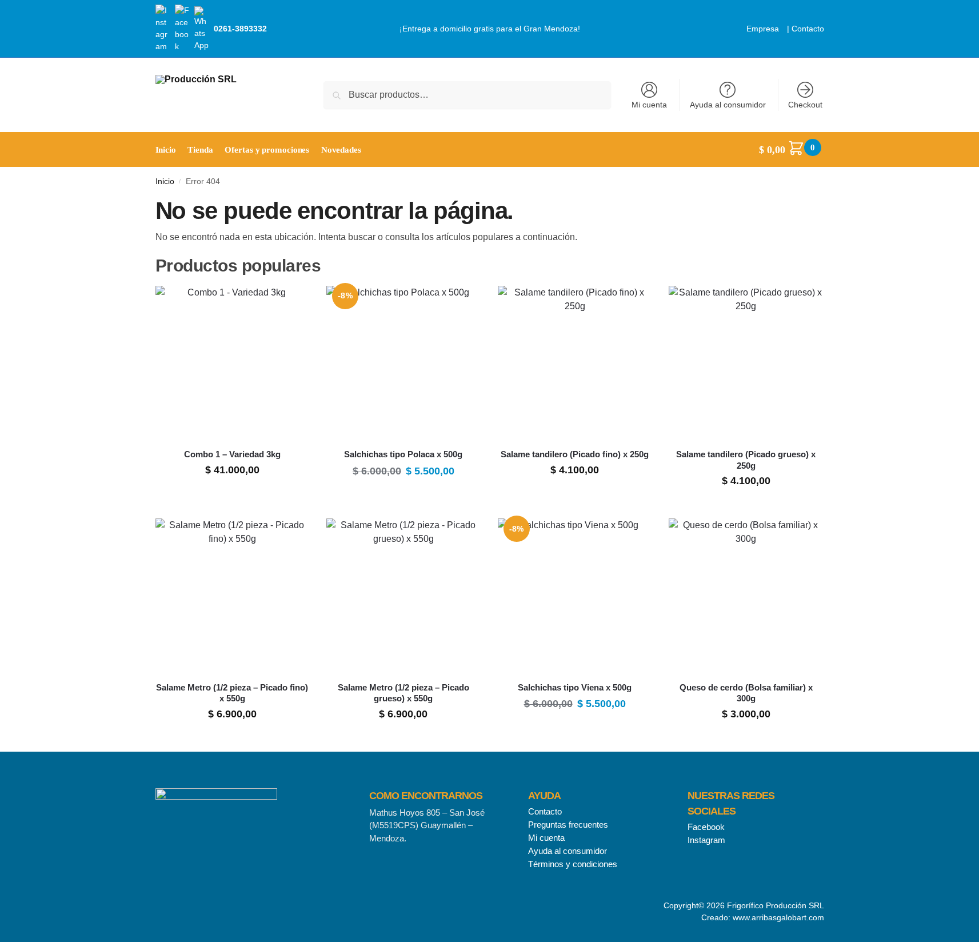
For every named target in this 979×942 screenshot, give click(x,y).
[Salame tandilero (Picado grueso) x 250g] (746, 363)
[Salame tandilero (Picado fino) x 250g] (575, 363)
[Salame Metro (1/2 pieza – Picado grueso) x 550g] (403, 595)
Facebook (706, 827)
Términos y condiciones (572, 864)
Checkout (805, 104)
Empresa (762, 28)
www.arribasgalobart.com (778, 917)
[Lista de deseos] (292, 303)
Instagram (706, 840)
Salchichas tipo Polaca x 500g (403, 454)
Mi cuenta (649, 104)
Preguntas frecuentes (568, 824)
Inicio (164, 181)
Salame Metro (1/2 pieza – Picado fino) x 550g (232, 693)
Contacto (808, 28)
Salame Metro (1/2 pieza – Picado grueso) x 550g (403, 693)
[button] (791, 150)
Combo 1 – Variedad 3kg (232, 454)
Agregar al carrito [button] (232, 496)
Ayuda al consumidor (728, 104)
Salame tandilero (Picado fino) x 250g (575, 454)
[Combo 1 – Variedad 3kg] (232, 363)
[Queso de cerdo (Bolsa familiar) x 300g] (746, 595)
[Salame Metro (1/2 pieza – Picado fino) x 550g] (232, 595)
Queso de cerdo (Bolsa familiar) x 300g (746, 693)
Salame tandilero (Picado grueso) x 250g (746, 459)
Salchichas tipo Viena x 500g (575, 687)
